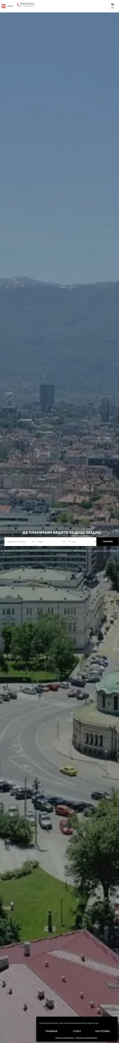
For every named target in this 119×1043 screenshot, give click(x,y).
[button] (7, 6)
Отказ (77, 1031)
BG (112, 4)
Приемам (51, 1031)
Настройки (102, 1031)
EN (112, 8)
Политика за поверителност (86, 1038)
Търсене (107, 541)
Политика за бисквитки (64, 1038)
